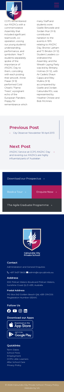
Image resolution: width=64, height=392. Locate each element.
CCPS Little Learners (17, 359)
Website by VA (32, 388)
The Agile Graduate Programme (28, 205)
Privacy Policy (14, 365)
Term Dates (13, 349)
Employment (14, 356)
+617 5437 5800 (17, 272)
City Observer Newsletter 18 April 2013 (33, 132)
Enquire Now (44, 191)
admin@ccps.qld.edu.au (41, 272)
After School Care (16, 362)
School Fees (13, 352)
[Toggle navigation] (56, 5)
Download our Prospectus (24, 178)
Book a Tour (15, 191)
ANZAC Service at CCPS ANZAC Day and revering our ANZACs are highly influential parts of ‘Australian (29, 155)
